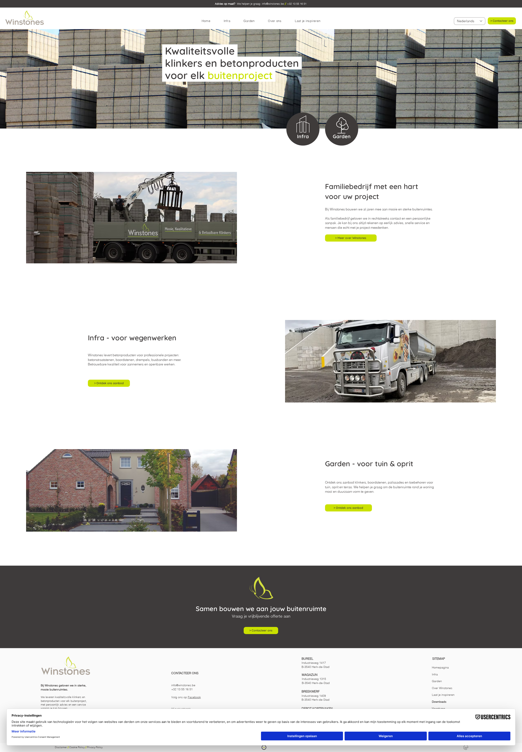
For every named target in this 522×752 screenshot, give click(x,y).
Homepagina (440, 667)
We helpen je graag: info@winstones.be (249, 3)
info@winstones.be (183, 685)
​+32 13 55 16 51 (182, 689)
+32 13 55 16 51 (297, 3)
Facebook (194, 697)
